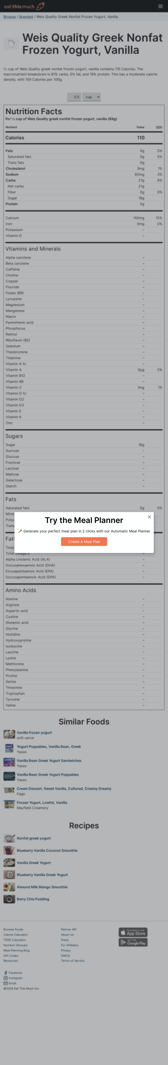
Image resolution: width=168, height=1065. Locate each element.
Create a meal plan (84, 541)
